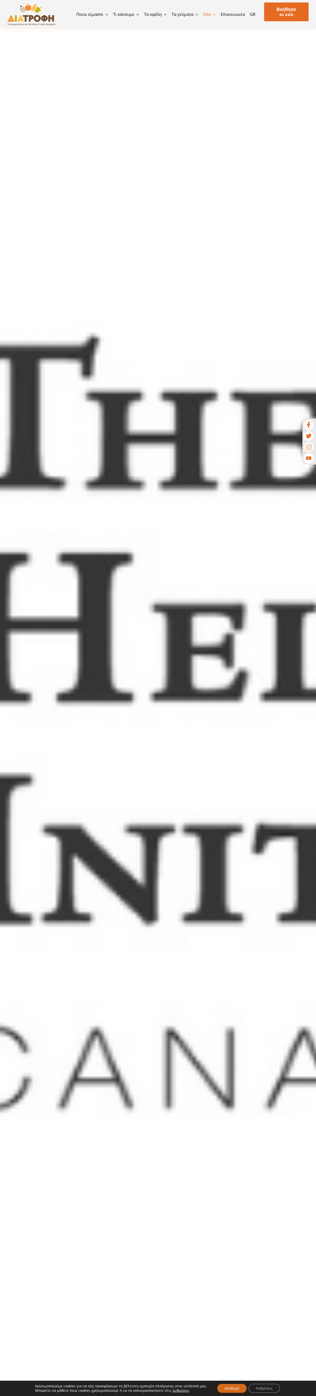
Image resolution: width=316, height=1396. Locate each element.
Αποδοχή (232, 1388)
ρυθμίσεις (181, 1390)
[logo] (31, 5)
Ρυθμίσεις (264, 1388)
